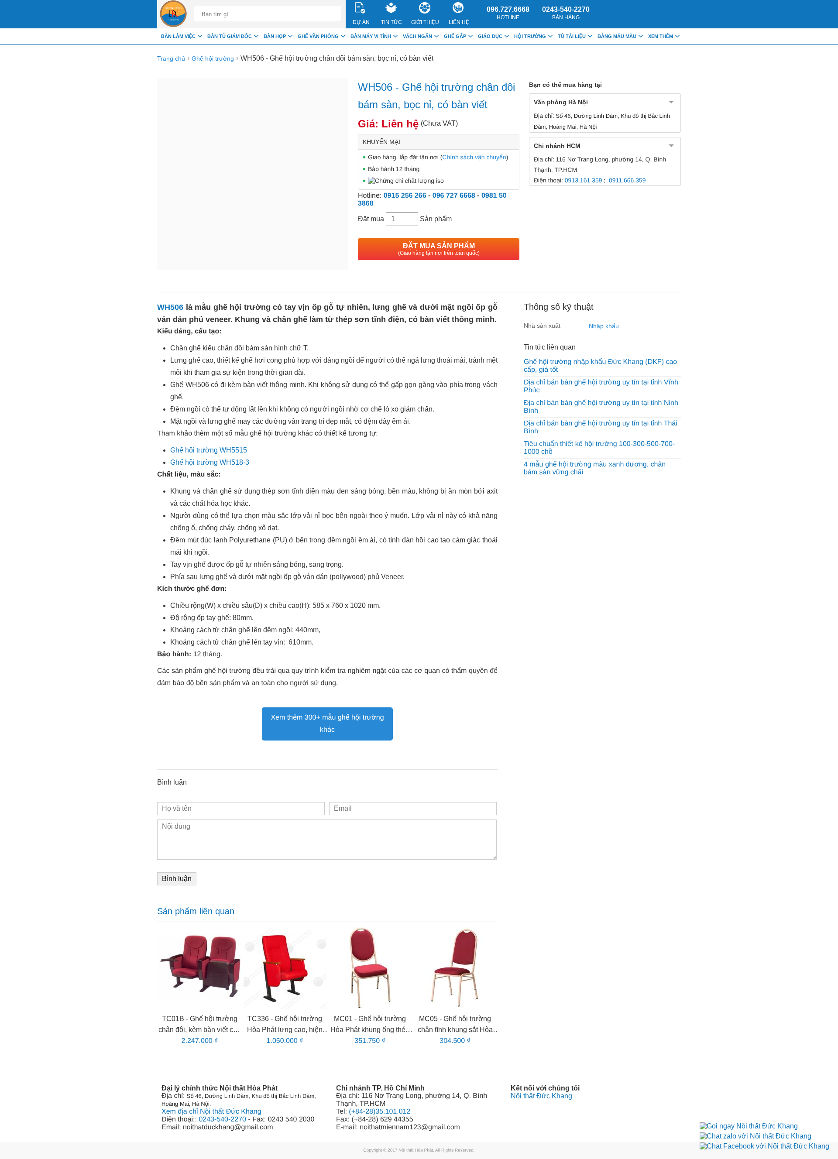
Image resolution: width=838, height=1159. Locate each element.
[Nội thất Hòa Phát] (173, 14)
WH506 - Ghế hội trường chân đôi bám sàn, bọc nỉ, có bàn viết (336, 58)
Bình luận (177, 878)
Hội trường (530, 36)
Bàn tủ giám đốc (229, 36)
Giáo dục (490, 36)
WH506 (170, 307)
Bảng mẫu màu (617, 36)
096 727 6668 (454, 195)
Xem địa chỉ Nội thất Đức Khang (211, 1111)
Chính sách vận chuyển (474, 157)
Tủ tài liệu (572, 36)
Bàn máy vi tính (370, 36)
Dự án (361, 22)
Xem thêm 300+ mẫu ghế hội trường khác (327, 724)
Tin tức (391, 22)
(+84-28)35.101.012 (379, 1111)
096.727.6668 (508, 13)
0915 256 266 (405, 195)
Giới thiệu (425, 22)
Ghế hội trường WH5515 (208, 450)
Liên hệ (459, 22)
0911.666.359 (627, 180)
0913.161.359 (583, 180)
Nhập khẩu (604, 325)
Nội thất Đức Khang (541, 1096)
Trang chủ (171, 58)
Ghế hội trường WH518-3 (209, 462)
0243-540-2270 (566, 13)
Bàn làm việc (178, 36)
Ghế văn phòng (318, 36)
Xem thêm (660, 36)
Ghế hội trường (213, 58)
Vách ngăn (417, 36)
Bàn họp (275, 36)
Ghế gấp (455, 36)
